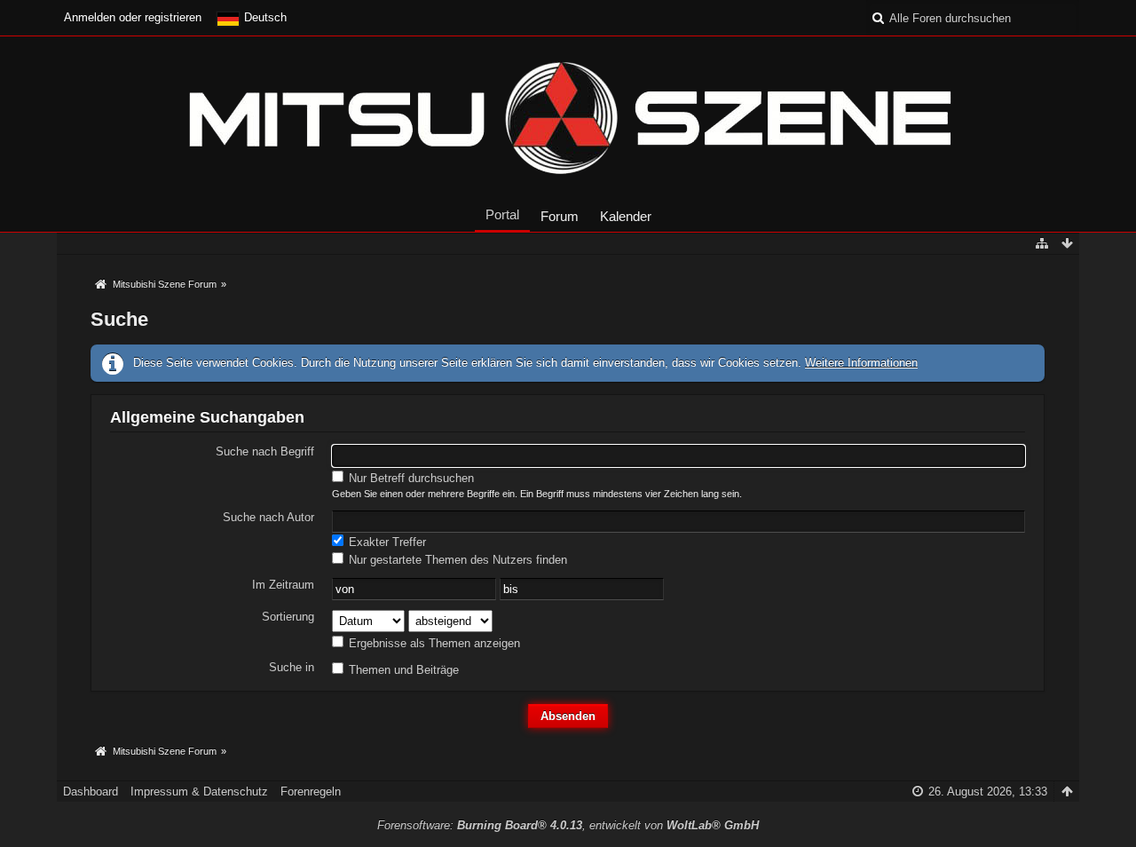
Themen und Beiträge (402, 670)
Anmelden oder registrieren (132, 17)
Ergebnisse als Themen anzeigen (432, 643)
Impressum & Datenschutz (199, 791)
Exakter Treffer (385, 542)
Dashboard (90, 791)
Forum (559, 216)
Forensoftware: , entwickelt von (568, 825)
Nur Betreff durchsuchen (409, 478)
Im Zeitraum (283, 584)
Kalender (625, 216)
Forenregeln (310, 791)
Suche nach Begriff (265, 451)
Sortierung (288, 616)
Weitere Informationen (861, 362)
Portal (502, 214)
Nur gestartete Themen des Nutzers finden (456, 559)
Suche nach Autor (268, 517)
